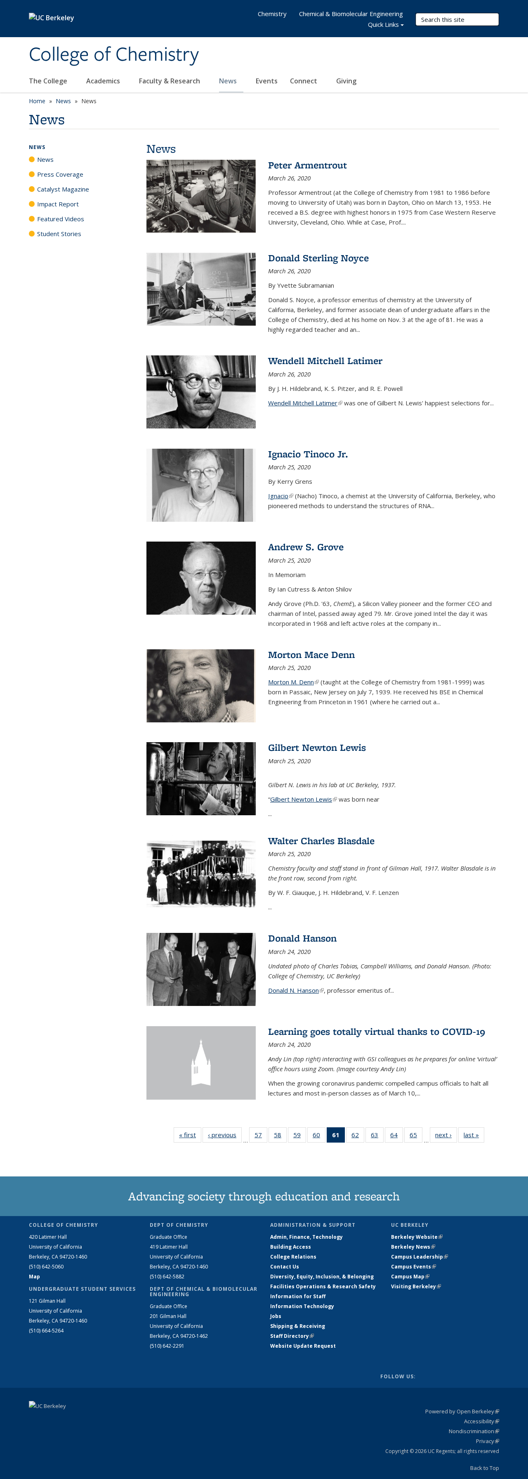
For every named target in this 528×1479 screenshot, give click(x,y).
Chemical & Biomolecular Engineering (351, 13)
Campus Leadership (419, 1256)
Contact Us (284, 1266)
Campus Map (410, 1276)
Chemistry (272, 13)
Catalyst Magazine (63, 189)
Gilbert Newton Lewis (317, 747)
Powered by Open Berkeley (462, 1411)
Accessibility (481, 1421)
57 (261, 1137)
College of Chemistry (114, 55)
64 (396, 1137)
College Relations (293, 1256)
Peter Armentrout (307, 165)
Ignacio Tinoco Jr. (308, 453)
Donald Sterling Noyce (318, 257)
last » (474, 1135)
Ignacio (280, 496)
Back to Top (484, 1468)
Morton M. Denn (293, 682)
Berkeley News (413, 1246)
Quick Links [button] (383, 24)
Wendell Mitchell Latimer (325, 360)
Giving (346, 80)
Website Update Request (303, 1345)
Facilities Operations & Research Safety (323, 1286)
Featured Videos (60, 219)
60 (319, 1137)
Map (34, 1276)
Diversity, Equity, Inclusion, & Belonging (322, 1276)
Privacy (487, 1441)
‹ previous (225, 1135)
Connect (304, 80)
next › (446, 1135)
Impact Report (58, 204)
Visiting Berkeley (416, 1286)
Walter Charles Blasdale (321, 840)
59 (299, 1137)
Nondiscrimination (474, 1431)
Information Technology (302, 1306)
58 (280, 1137)
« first (190, 1135)
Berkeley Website (417, 1236)
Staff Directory (292, 1335)
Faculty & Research (170, 80)
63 (377, 1137)
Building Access (290, 1246)
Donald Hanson (302, 938)
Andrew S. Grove (306, 546)
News (228, 80)
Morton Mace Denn (311, 654)
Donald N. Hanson (296, 990)
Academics (104, 80)
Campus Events (413, 1266)
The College (49, 80)
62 (357, 1137)
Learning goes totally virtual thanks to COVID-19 (376, 1031)
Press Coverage (60, 174)
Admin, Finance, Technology (306, 1236)
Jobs (275, 1316)
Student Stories (59, 234)
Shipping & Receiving (297, 1326)
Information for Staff (297, 1296)
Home (37, 101)
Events (267, 80)
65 (416, 1137)
